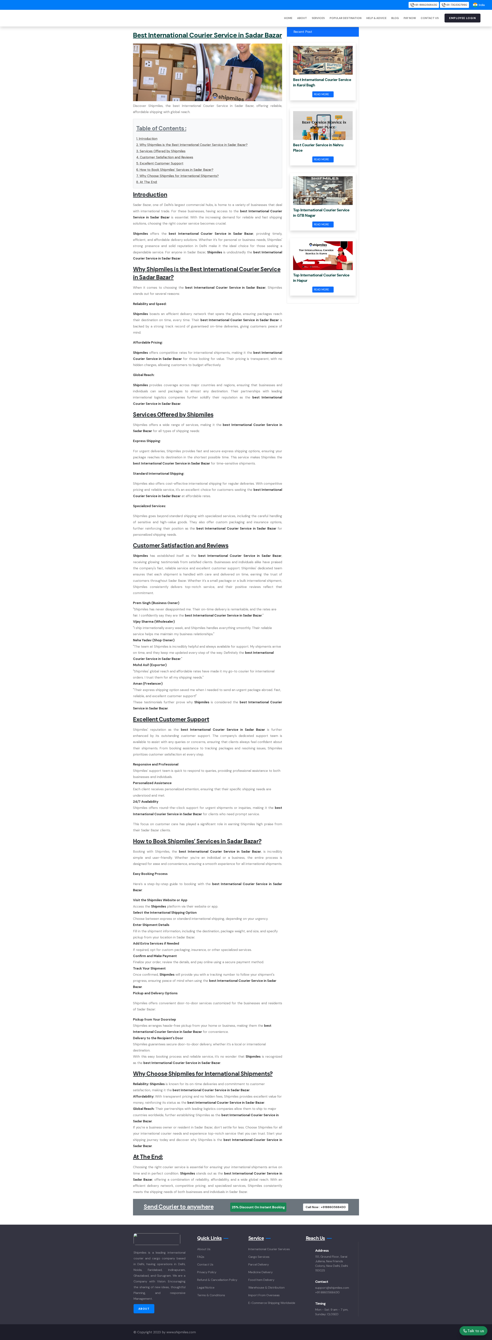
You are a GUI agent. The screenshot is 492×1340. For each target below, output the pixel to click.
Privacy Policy (206, 1272)
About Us (203, 1249)
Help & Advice (376, 18)
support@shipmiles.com (332, 1288)
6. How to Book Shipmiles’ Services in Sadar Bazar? (174, 170)
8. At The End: (146, 182)
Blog (395, 18)
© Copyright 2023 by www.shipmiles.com (165, 1332)
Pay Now (410, 18)
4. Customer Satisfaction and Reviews (164, 157)
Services (318, 18)
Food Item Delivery (261, 1280)
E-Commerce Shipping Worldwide (271, 1303)
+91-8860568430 (425, 5)
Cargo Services (258, 1257)
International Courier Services (269, 1249)
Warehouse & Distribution (266, 1287)
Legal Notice (205, 1287)
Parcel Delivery (258, 1264)
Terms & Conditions (211, 1295)
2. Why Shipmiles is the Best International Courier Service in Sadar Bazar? (192, 145)
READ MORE (322, 94)
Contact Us (430, 18)
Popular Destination (346, 18)
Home (288, 18)
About (302, 18)
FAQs (200, 1257)
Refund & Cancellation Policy (217, 1280)
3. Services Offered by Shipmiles (160, 151)
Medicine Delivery (260, 1272)
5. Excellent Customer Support (159, 163)
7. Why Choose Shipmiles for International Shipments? (177, 176)
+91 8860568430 (327, 1292)
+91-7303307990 (456, 5)
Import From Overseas (264, 1295)
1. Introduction (146, 138)
